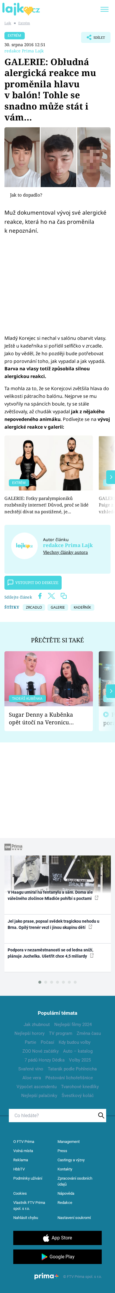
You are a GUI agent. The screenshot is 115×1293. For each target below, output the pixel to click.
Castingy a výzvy (71, 1160)
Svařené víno (30, 1069)
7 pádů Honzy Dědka (44, 1060)
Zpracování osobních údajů (75, 1181)
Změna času (89, 1033)
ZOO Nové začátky (40, 1051)
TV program (60, 1033)
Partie (30, 1042)
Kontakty (65, 1169)
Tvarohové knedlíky (80, 1086)
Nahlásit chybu (25, 1217)
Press (62, 1151)
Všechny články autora (65, 552)
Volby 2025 (80, 1060)
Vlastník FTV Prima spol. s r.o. (29, 1205)
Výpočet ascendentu (37, 1086)
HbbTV (19, 1169)
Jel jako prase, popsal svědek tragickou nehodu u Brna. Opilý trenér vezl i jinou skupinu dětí (53, 924)
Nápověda (66, 1193)
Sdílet (93, 39)
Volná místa (23, 1151)
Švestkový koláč (78, 1095)
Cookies (20, 1193)
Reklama (20, 1160)
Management (69, 1141)
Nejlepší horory (29, 1033)
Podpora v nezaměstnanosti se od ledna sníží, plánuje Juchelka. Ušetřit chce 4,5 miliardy (50, 953)
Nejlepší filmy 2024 (73, 1024)
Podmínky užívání (27, 1178)
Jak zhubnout (37, 1024)
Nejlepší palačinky (39, 1095)
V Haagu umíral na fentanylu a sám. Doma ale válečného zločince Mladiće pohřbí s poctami (50, 895)
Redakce (65, 1202)
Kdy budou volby (75, 1042)
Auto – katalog (78, 1051)
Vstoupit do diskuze (36, 582)
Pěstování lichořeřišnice (69, 1077)
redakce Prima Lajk (24, 51)
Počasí (47, 1042)
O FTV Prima (23, 1141)
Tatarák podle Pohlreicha (72, 1069)
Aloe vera (31, 1077)
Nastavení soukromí (74, 1217)
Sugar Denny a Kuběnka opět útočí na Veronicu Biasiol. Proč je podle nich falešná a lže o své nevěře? (44, 718)
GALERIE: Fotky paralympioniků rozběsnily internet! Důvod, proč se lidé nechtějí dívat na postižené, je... (46, 504)
